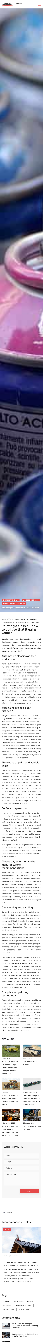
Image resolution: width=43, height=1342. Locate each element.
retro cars (8, 1305)
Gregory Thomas (11, 600)
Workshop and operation (14, 604)
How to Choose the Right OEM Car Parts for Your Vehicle (24, 1335)
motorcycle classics (23, 1301)
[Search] (4, 1212)
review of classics (24, 1305)
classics (7, 1301)
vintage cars (8, 1309)
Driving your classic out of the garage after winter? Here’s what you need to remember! (10, 1068)
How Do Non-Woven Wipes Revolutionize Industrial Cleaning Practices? (24, 1326)
